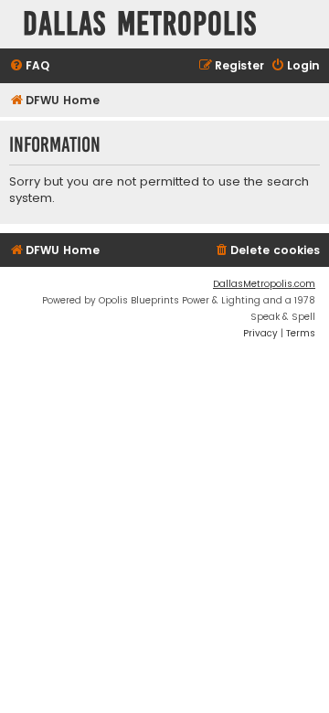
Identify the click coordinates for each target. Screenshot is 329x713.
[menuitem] (29, 66)
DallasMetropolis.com (264, 284)
